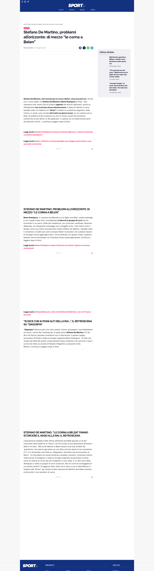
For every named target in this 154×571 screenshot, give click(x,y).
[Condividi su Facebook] (80, 47)
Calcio (61, 9)
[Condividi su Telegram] (92, 47)
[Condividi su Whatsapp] (88, 47)
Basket (82, 9)
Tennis (93, 9)
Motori (71, 9)
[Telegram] (28, 2)
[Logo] (77, 5)
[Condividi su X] (84, 47)
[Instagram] (25, 2)
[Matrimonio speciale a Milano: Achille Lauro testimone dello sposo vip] (103, 61)
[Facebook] (23, 2)
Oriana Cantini (28, 48)
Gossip (26, 28)
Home (25, 24)
